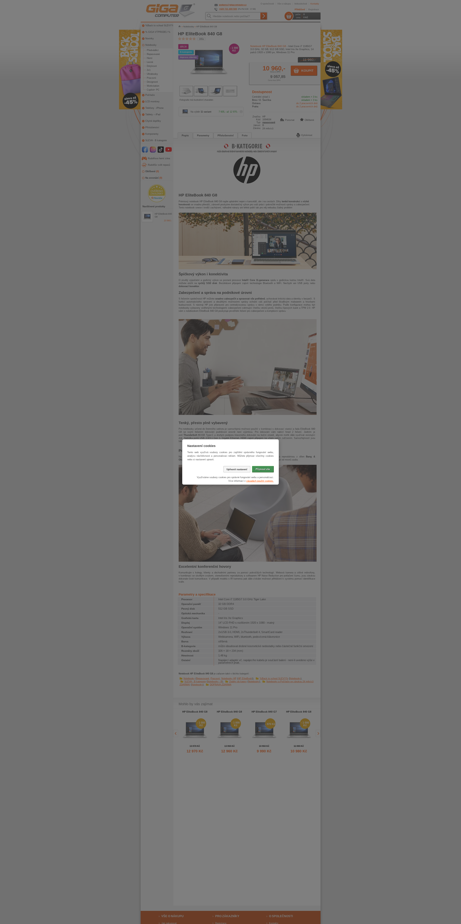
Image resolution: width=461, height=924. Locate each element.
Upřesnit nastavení (237, 469)
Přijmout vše (263, 469)
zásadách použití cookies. (260, 481)
